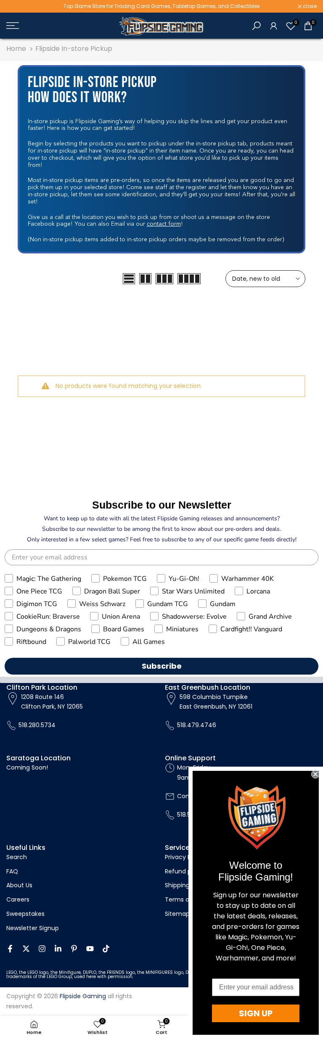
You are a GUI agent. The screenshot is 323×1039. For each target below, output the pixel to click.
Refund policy (185, 871)
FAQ (12, 871)
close (17, 6)
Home (16, 48)
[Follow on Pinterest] (74, 949)
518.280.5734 (37, 725)
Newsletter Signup (32, 928)
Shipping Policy (186, 885)
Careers (17, 899)
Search (16, 857)
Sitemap (177, 914)
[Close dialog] (315, 774)
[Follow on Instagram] (42, 949)
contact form (164, 224)
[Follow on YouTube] (90, 949)
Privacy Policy (184, 857)
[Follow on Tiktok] (106, 949)
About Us (19, 885)
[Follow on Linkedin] (58, 949)
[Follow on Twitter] (26, 949)
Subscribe (162, 666)
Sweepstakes (25, 914)
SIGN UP (256, 1013)
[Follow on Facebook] (10, 949)
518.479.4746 (196, 725)
